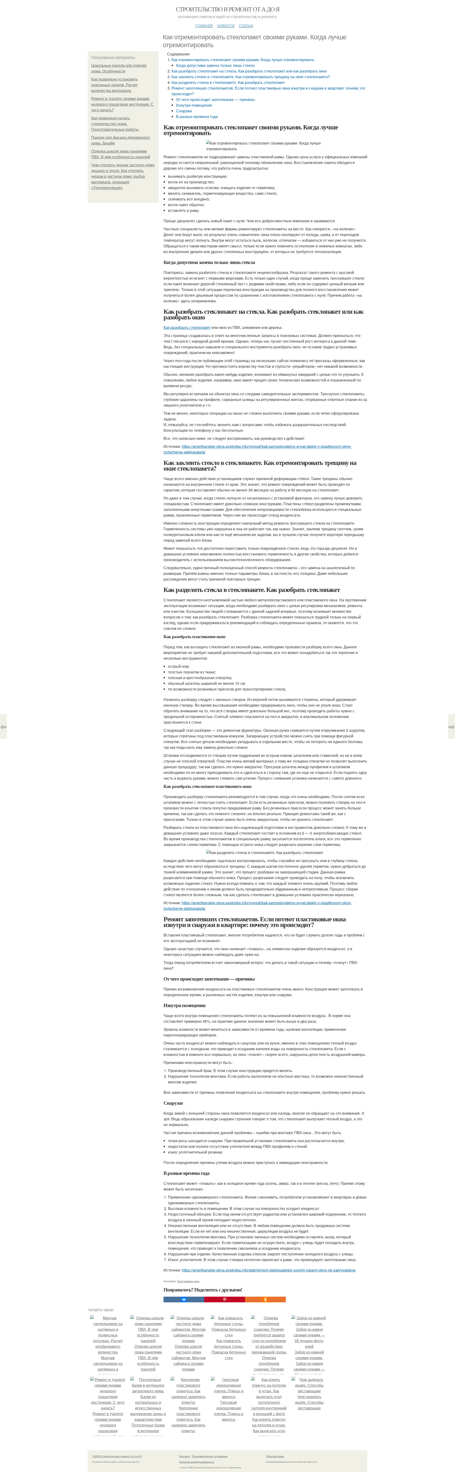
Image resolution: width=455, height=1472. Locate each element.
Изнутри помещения (194, 105)
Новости (226, 25)
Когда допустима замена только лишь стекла (215, 65)
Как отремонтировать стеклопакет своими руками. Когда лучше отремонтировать (243, 59)
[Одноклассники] (265, 1299)
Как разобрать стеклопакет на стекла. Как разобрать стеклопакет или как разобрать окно (249, 71)
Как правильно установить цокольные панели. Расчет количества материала (114, 85)
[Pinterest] (224, 1299)
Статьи (246, 25)
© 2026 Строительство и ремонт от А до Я (116, 1456)
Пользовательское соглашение (210, 1456)
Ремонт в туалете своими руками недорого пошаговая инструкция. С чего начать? (122, 104)
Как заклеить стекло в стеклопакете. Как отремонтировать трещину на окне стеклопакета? (251, 76)
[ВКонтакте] (184, 1299)
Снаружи (184, 111)
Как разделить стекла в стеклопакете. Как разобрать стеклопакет (228, 82)
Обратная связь (275, 1456)
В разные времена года (197, 116)
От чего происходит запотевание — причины (215, 99)
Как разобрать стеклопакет (187, 327)
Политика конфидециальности (196, 1461)
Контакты (184, 1456)
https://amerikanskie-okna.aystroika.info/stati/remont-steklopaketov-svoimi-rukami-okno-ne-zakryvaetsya (268, 1270)
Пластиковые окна (188, 1281)
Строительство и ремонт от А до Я (227, 9)
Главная (204, 25)
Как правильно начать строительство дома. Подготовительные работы (115, 124)
